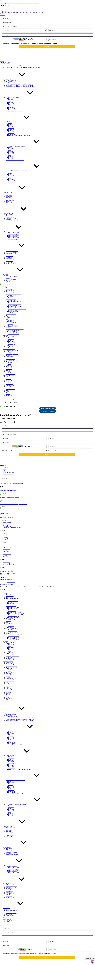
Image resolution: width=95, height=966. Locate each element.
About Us (5, 287)
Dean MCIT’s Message (13, 310)
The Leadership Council (11, 300)
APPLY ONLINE (7, 919)
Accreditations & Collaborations (13, 292)
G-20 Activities (9, 317)
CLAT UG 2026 (3, 12)
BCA (9, 101)
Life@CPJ (5, 3)
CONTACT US (2, 567)
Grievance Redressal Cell (11, 276)
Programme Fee (9, 367)
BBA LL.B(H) (11, 104)
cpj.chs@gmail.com (4, 11)
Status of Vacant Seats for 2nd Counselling (15, 160)
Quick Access (9, 280)
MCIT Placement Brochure (12, 251)
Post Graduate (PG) (10, 346)
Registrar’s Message (12, 305)
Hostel (7, 390)
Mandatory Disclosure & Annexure (13, 294)
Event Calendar (9, 195)
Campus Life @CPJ (7, 192)
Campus (7, 376)
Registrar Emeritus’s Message (14, 304)
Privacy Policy (9, 584)
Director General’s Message (14, 301)
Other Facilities (9, 395)
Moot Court (8, 382)
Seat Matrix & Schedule (11, 80)
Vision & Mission (9, 291)
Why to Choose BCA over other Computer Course (9, 490)
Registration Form (9, 356)
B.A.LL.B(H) (11, 103)
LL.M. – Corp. (11, 109)
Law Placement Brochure (11, 252)
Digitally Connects (54, 586)
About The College (10, 290)
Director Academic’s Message (14, 306)
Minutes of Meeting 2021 (13, 234)
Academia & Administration (9, 349)
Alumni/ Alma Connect (11, 263)
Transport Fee (9, 369)
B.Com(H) (10, 102)
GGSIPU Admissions (7, 474)
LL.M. (9, 347)
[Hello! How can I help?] (92, 962)
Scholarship (8, 371)
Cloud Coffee (9, 392)
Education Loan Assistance (11, 372)
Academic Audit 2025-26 (13, 334)
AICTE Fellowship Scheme (12, 326)
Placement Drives (9, 256)
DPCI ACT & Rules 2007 (11, 322)
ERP (7, 275)
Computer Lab (9, 380)
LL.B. (9, 106)
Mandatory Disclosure (13, 295)
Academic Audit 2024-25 (13, 332)
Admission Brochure (10, 366)
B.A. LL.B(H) (11, 342)
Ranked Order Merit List (11, 121)
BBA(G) (10, 98)
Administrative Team (10, 352)
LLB (4, 475)
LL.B (4, 541)
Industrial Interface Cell (11, 253)
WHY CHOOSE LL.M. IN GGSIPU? (7, 517)
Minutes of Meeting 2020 (13, 232)
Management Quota (7, 79)
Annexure (10, 296)
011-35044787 (3, 9)
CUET (9, 365)
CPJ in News (8, 315)
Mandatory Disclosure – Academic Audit (15, 329)
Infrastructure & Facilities (8, 375)
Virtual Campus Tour (29, 12)
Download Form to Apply (11, 82)
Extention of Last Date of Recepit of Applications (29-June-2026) (20, 84)
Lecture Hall (8, 377)
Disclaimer (8, 327)
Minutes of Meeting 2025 (13, 239)
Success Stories (9, 262)
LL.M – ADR (11, 133)
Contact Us (36, 3)
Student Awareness (10, 281)
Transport (8, 387)
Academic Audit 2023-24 (13, 331)
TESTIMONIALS (7, 526)
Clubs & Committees (10, 193)
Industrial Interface (7, 249)
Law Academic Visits (10, 259)
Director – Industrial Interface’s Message (17, 309)
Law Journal (8, 219)
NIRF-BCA (11, 320)
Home (4, 286)
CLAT (9, 364)
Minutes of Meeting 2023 (13, 236)
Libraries (7, 381)
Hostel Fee (8, 370)
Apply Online (21, 12)
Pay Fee (42, 12)
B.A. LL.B (5, 467)
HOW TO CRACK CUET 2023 (6, 510)
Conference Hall (9, 384)
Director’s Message (12, 302)
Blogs (7, 215)
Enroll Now (2, 15)
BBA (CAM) (11, 99)
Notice (16, 12)
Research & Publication (21, 3)
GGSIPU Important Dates (11, 360)
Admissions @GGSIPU (8, 355)
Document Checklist (10, 374)
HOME (4, 401)
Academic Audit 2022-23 (13, 330)
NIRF (7, 319)
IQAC (7, 231)
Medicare (8, 394)
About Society (9, 289)
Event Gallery (9, 196)
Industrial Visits (9, 258)
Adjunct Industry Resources (12, 354)
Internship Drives (9, 257)
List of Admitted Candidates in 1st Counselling (16, 146)
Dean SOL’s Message (13, 311)
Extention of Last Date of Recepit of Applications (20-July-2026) (20, 85)
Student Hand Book (10, 217)
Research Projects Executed (12, 220)
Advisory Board (9, 312)
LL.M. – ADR (11, 108)
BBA (9, 147)
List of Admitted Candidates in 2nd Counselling (16, 170)
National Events (9, 198)
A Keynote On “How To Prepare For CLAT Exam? (10, 497)
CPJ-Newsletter (9, 214)
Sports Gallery (9, 202)
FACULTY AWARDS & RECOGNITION (12, 527)
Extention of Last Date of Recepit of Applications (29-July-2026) (20, 86)
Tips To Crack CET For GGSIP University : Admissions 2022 (12, 483)
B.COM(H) (10, 341)
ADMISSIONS (6, 524)
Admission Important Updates (12, 361)
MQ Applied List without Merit (12, 97)
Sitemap (2, 584)
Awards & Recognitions (11, 314)
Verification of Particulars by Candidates (14, 111)
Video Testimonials (10, 200)
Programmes (5, 335)
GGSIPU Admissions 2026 (47, 408)
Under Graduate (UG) (10, 336)
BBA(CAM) (11, 339)
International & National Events (10, 552)
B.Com (4, 469)
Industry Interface (12, 3)
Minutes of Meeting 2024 (13, 237)
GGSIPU (10, 362)
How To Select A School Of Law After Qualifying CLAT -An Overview (13, 504)
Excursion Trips (9, 201)
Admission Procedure (10, 359)
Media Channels (9, 261)
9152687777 (7, 577)
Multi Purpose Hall (10, 385)
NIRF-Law (10, 321)
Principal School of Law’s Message (16, 307)
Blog (5, 584)
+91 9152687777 (8, 5)
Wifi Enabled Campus (10, 389)
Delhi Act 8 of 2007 (12, 325)
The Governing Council (11, 299)
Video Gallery (37, 12)
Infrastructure (11, 297)
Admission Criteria (10, 357)
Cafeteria (8, 391)
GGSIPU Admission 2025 (8, 472)
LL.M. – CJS (11, 107)
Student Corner (30, 3)
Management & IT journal (11, 218)
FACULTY (5, 525)
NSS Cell (8, 316)
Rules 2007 (10, 324)
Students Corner (6, 274)
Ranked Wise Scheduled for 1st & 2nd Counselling (19, 135)
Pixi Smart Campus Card (11, 279)
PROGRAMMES (7, 522)
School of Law (9, 351)
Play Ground (8, 386)
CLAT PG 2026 (11, 12)
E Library (8, 278)
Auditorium (8, 379)
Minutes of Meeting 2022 (13, 235)
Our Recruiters (9, 254)
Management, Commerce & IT (12, 350)
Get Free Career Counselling (47, 411)
